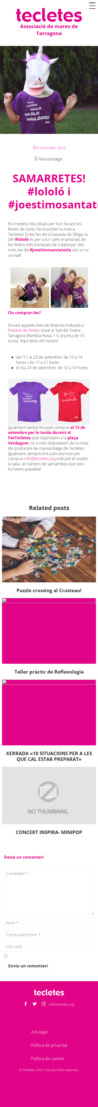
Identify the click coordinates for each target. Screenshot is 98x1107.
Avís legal (39, 1032)
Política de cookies (47, 1058)
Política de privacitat (49, 1045)
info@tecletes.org (40, 458)
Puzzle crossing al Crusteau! (49, 590)
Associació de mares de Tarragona (49, 30)
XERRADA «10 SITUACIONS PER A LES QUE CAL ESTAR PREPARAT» (49, 756)
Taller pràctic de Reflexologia (49, 671)
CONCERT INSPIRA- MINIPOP (49, 832)
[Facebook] (26, 1004)
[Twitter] (35, 1004)
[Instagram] (44, 1004)
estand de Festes (25, 330)
